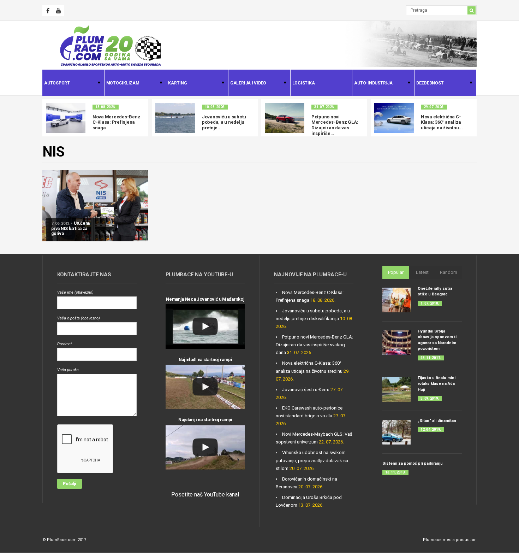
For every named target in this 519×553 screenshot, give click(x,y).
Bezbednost (429, 84)
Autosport (56, 84)
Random (448, 272)
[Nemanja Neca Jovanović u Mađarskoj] (205, 326)
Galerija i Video (247, 84)
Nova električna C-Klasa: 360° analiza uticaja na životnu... (442, 122)
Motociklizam (122, 84)
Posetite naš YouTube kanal (205, 494)
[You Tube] (58, 10)
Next (471, 118)
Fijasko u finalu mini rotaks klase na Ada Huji (436, 384)
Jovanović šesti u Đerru (305, 389)
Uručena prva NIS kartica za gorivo (70, 228)
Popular (396, 272)
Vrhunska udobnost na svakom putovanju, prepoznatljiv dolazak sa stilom (312, 460)
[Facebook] (47, 10)
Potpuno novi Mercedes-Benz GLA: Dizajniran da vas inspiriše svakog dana (314, 344)
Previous (48, 118)
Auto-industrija (372, 84)
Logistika (303, 83)
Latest (422, 272)
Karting (176, 84)
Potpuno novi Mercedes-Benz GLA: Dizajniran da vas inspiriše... (334, 125)
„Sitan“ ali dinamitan (437, 420)
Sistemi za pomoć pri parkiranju (412, 463)
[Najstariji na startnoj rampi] (205, 447)
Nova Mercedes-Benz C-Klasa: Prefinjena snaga (116, 122)
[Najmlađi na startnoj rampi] (205, 387)
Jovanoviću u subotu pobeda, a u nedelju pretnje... (224, 122)
